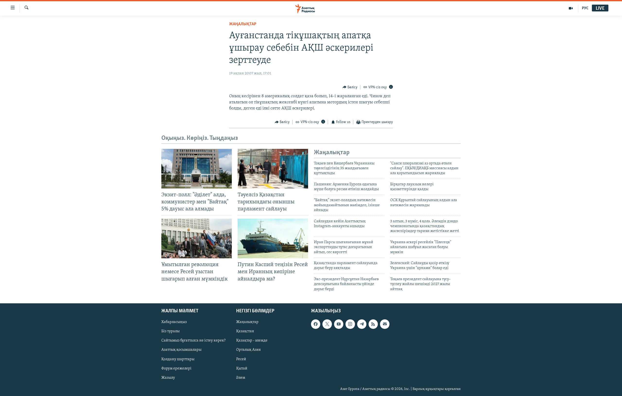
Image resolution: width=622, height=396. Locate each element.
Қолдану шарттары (177, 359)
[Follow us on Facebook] (315, 324)
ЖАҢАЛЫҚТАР (242, 24)
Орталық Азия (248, 350)
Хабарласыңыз (174, 322)
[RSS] (373, 324)
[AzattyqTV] (570, 8)
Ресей (241, 359)
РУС (585, 8)
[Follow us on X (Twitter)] (327, 324)
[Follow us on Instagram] (350, 324)
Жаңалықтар (247, 322)
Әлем (240, 378)
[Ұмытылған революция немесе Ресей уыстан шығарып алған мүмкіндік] (196, 238)
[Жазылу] (384, 324)
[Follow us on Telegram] (361, 324)
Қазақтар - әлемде (252, 340)
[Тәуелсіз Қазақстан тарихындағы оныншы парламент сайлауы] (273, 169)
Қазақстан (245, 331)
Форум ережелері (176, 368)
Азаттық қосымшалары (181, 350)
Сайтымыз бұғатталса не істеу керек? (193, 340)
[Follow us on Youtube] (338, 324)
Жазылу (168, 378)
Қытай (241, 368)
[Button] (350, 87)
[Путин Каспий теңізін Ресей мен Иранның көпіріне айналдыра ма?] (273, 238)
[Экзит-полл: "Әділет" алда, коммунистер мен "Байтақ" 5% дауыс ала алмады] (196, 169)
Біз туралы (170, 331)
